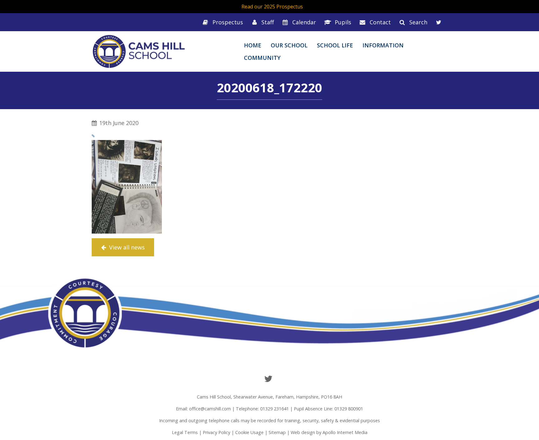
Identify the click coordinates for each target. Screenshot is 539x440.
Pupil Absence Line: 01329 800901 (328, 409)
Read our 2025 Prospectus (272, 6)
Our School (289, 45)
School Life (335, 45)
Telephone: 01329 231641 (262, 409)
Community (262, 57)
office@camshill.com (210, 409)
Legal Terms (185, 432)
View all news (126, 247)
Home (252, 45)
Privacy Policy (216, 432)
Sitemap (277, 432)
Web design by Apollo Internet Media (329, 432)
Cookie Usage (249, 432)
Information (383, 45)
